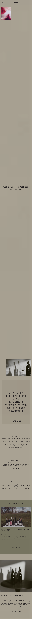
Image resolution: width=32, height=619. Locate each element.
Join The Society (16, 420)
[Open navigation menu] (2, 2)
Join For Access (16, 611)
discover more (16, 547)
